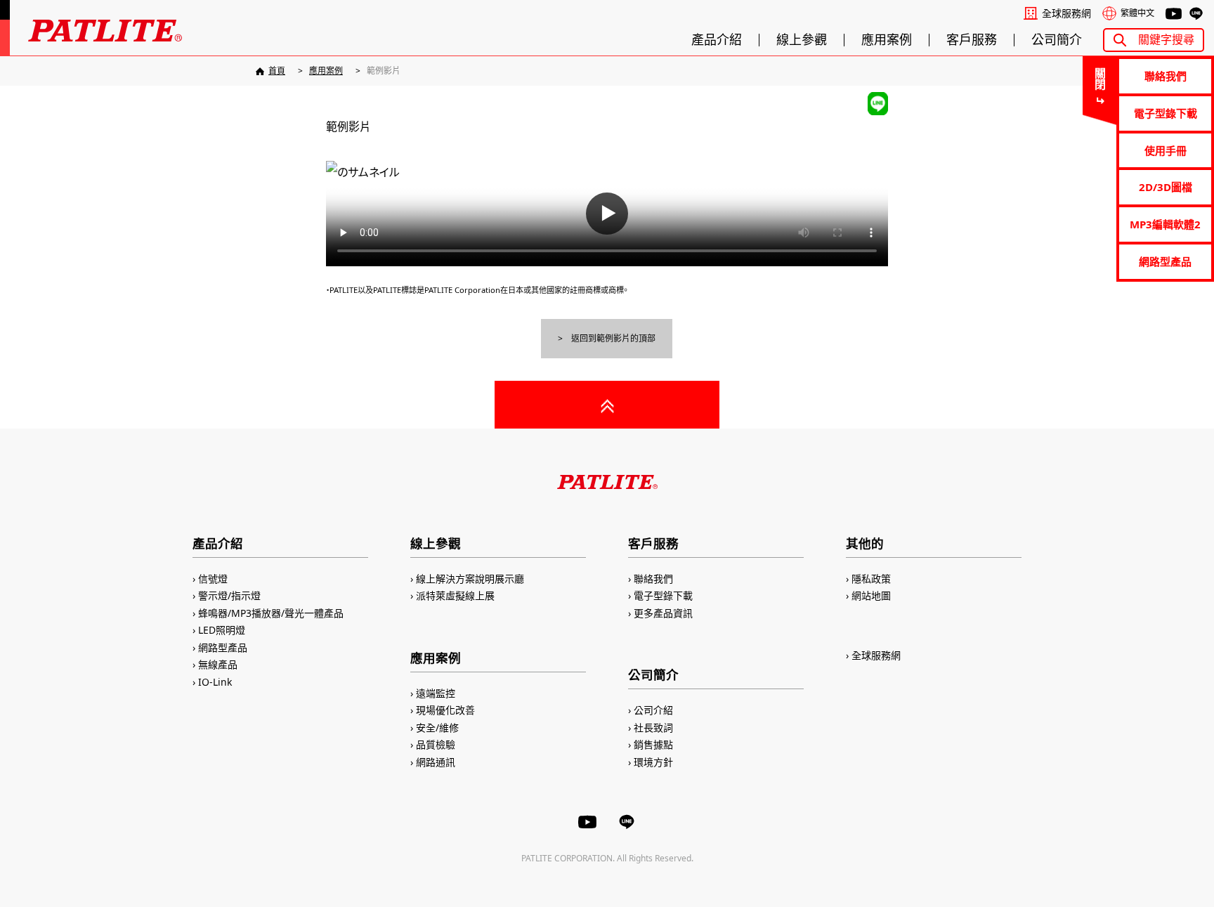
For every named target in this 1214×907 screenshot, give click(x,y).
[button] (607, 213)
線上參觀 (801, 40)
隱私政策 (871, 578)
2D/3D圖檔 (1165, 187)
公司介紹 (653, 710)
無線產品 (217, 664)
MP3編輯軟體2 (1165, 224)
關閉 (1099, 78)
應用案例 (886, 40)
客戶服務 (971, 40)
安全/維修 (437, 727)
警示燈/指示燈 (229, 595)
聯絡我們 (1165, 76)
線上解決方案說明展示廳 (470, 578)
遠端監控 (435, 693)
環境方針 (653, 762)
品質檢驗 (435, 744)
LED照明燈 (221, 630)
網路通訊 (435, 762)
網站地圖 (871, 595)
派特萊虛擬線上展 (455, 595)
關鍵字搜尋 (1166, 39)
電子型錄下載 (1165, 113)
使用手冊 (1165, 150)
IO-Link (215, 682)
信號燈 (213, 578)
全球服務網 (1066, 13)
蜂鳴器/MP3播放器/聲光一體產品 (271, 613)
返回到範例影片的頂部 (613, 338)
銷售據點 (653, 744)
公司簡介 (1056, 40)
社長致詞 (653, 727)
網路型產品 (1165, 261)
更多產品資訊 (663, 613)
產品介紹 (716, 40)
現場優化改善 (445, 710)
